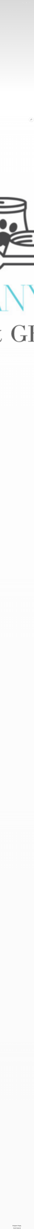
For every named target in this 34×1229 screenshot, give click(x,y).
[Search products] (31, 119)
